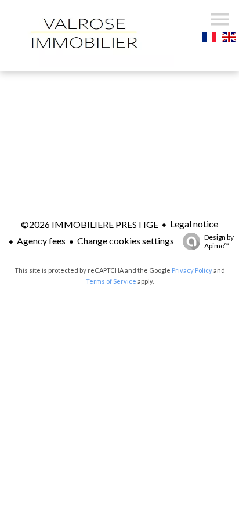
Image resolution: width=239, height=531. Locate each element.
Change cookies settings (125, 240)
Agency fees (41, 240)
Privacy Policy (192, 270)
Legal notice (194, 223)
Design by (219, 241)
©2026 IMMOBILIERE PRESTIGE (89, 224)
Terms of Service (111, 281)
